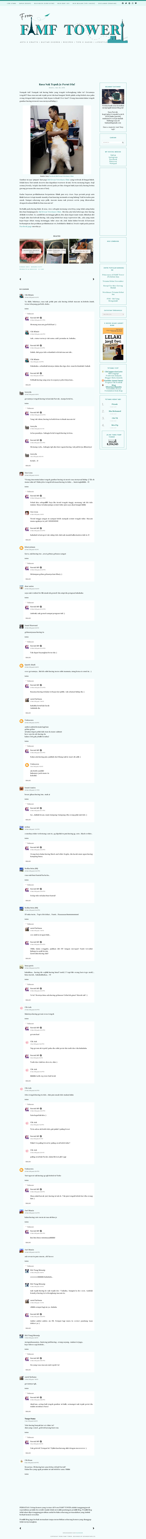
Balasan (30, 314)
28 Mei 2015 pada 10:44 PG (32, 589)
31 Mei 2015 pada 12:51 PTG (37, 1192)
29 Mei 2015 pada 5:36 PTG (32, 1009)
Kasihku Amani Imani (113, 380)
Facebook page (26, 226)
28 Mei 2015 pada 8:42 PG (32, 297)
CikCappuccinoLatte (113, 372)
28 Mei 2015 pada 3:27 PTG (32, 790)
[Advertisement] (73, 64)
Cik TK (115, 418)
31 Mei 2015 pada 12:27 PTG (37, 810)
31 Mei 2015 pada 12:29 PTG (37, 944)
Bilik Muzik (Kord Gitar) (44, 3)
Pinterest (113, 161)
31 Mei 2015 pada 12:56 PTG (37, 1360)
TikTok (113, 155)
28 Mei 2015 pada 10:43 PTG (32, 871)
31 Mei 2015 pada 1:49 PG (37, 1286)
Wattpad (113, 163)
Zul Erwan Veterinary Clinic (58, 180)
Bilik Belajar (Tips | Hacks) (84, 3)
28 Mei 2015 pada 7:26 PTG (32, 829)
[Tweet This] (90, 267)
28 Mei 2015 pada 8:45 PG (32, 394)
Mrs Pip (114, 425)
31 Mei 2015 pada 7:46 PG (37, 701)
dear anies (29, 586)
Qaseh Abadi (30, 665)
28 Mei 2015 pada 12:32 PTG (37, 648)
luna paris (29, 966)
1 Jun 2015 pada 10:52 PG (36, 456)
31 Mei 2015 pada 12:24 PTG (37, 530)
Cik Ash (28, 1007)
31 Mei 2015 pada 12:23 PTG (37, 442)
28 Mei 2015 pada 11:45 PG (32, 667)
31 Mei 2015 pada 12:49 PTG (37, 1111)
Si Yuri (41, 269)
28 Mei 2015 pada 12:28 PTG (38, 570)
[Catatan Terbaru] (20, 279)
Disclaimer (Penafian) (107, 3)
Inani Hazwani (31, 625)
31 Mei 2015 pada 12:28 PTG (37, 849)
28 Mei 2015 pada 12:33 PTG (37, 687)
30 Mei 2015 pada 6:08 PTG (32, 1252)
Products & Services (28, 269)
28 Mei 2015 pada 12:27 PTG (37, 498)
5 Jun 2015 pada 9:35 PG (36, 766)
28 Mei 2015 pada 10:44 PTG (32, 910)
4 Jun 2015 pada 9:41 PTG (37, 1125)
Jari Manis (29, 1210)
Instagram (113, 157)
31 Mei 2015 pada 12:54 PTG (37, 1316)
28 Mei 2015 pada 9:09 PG (32, 475)
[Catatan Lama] (93, 279)
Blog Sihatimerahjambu (114, 386)
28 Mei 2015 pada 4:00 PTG (37, 334)
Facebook (61, 176)
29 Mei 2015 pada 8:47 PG (37, 428)
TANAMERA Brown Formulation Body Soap (114, 390)
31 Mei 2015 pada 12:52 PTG (37, 1233)
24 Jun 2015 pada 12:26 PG (37, 1152)
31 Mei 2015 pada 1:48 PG (37, 1272)
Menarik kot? (36, 267)
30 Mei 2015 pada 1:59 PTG (32, 1171)
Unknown (29, 720)
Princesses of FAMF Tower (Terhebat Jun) (113, 276)
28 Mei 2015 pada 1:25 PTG (32, 722)
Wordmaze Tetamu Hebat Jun (113, 293)
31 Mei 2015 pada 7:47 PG (37, 1302)
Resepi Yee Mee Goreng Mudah (113, 287)
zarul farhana (36, 699)
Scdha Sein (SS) (31, 868)
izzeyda (28, 392)
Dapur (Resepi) (25, 3)
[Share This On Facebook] (87, 267)
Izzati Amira (30, 788)
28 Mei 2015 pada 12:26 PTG (38, 415)
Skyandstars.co (89, 1536)
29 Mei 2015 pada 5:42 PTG (32, 1090)
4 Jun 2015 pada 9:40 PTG (37, 1044)
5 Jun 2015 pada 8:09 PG (36, 375)
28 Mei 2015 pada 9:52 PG (32, 549)
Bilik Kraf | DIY (64, 3)
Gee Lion (28, 473)
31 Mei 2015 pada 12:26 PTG (37, 752)
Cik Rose (28, 1460)
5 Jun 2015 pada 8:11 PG (36, 1058)
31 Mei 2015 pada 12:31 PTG (37, 991)
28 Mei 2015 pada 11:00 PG (32, 628)
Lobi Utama (11, 3)
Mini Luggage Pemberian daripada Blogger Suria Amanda (113, 375)
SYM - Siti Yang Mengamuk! (113, 300)
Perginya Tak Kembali (113, 382)
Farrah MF (34, 318)
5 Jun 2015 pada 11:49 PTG (32, 1462)
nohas (27, 827)
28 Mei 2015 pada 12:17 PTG (37, 320)
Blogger (79, 1533)
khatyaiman (30, 547)
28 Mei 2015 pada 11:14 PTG (32, 968)
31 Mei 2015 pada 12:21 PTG (37, 348)
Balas (27, 309)
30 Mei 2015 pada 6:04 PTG (32, 1213)
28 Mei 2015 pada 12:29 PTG (38, 609)
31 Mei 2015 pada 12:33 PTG (37, 1030)
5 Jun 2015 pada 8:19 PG (36, 1444)
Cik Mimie (29, 295)
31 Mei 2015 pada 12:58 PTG (37, 1400)
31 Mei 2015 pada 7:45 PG (31, 1379)
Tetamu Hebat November (113, 281)
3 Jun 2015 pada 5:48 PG (31, 1421)
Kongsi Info (25, 267)
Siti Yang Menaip (37, 1270)
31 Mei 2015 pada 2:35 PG (37, 514)
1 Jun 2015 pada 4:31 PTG (37, 362)
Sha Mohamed (115, 411)
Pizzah (115, 404)
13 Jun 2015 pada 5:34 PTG (37, 1071)
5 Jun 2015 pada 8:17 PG (36, 1138)
